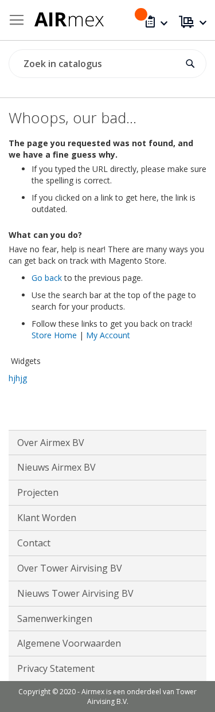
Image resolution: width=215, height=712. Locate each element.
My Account (108, 335)
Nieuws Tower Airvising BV (75, 593)
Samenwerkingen (54, 618)
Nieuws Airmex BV (56, 467)
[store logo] (68, 17)
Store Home (54, 335)
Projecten (37, 492)
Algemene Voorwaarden (69, 643)
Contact (33, 543)
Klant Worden (46, 517)
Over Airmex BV (50, 442)
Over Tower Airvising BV (69, 568)
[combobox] (107, 63)
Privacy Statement (56, 668)
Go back (47, 277)
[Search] (190, 59)
